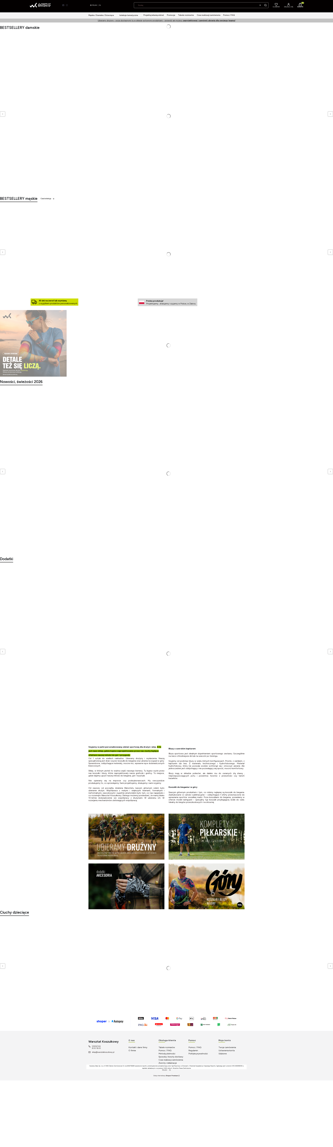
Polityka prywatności (198, 1053)
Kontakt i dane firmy (138, 1047)
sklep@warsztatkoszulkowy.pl (103, 1052)
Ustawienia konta (227, 1050)
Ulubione (223, 1053)
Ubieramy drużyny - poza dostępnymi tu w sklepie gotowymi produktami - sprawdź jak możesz (166, 20)
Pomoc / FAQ (165, 1050)
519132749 (96, 1046)
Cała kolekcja (46, 199)
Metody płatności (167, 1053)
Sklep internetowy (165, 1076)
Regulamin (193, 1050)
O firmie (132, 1050)
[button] (265, 5)
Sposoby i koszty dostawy (171, 1056)
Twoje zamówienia (227, 1047)
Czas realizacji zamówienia (171, 1060)
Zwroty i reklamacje (168, 1063)
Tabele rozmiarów (167, 1047)
